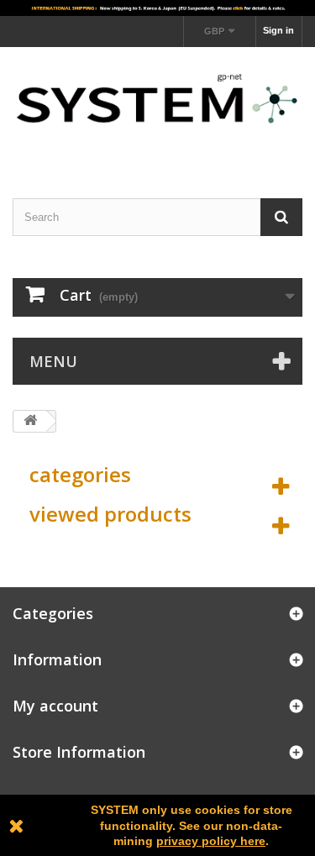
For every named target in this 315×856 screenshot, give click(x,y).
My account (55, 706)
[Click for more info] (157, 8)
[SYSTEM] (157, 108)
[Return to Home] (30, 421)
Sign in (278, 30)
